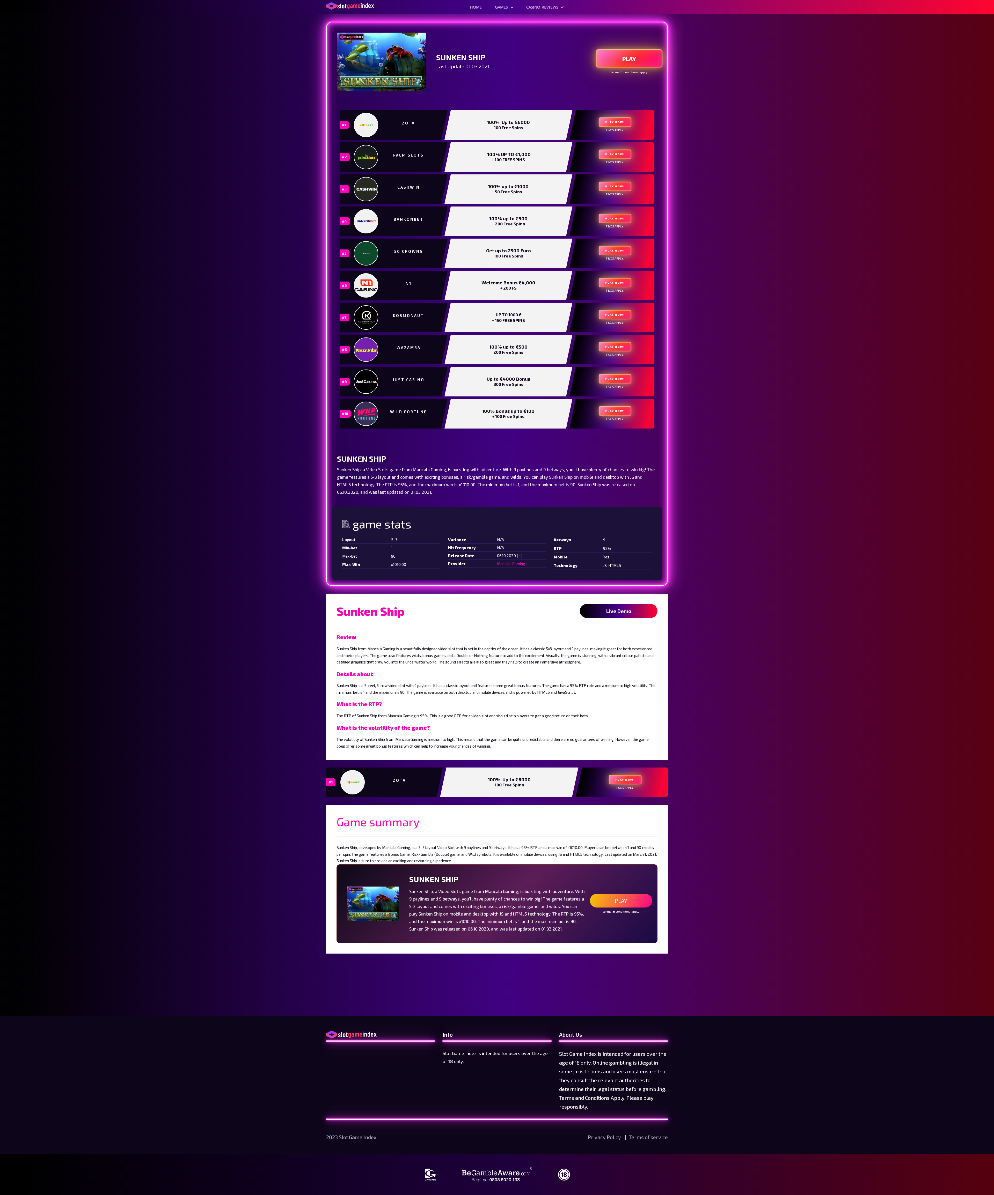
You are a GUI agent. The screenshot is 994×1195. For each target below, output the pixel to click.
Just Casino (409, 379)
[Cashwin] (366, 189)
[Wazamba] (366, 349)
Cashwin (408, 187)
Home (476, 7)
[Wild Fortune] (366, 414)
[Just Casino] (366, 382)
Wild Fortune (408, 411)
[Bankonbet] (366, 221)
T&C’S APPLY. (615, 130)
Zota (408, 123)
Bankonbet (408, 219)
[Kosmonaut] (366, 317)
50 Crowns (408, 251)
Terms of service (648, 1137)
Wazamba (409, 347)
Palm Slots (408, 155)
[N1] (366, 285)
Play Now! (615, 122)
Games (501, 7)
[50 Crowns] (366, 253)
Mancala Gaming (511, 563)
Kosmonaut (408, 315)
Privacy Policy (605, 1137)
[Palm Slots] (366, 157)
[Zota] (366, 125)
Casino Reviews (542, 7)
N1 (409, 283)
